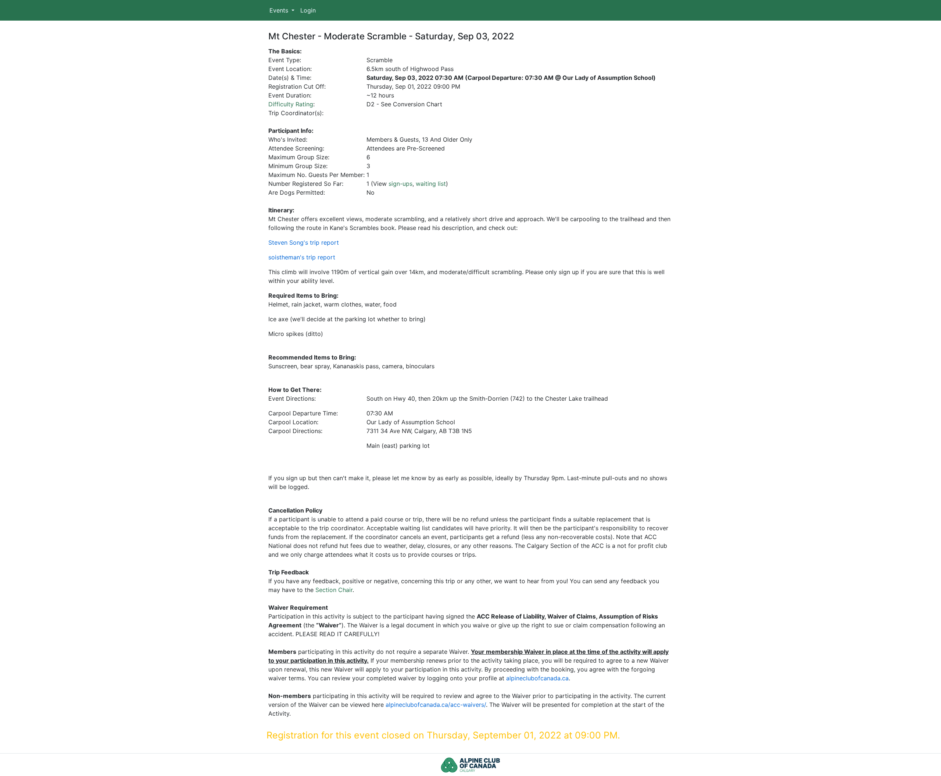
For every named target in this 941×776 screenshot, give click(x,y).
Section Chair (334, 589)
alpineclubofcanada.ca (537, 678)
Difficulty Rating (290, 104)
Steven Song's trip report (303, 242)
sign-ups (400, 183)
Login (308, 10)
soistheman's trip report (301, 257)
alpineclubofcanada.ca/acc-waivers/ (436, 704)
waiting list (431, 183)
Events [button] (279, 10)
